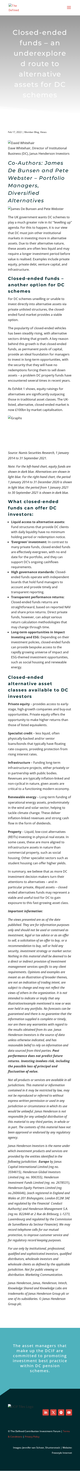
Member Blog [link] (31, 132)
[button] (69, 10)
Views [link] (43, 132)
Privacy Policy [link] (32, 1436)
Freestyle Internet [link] (62, 1452)
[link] (16, 7)
